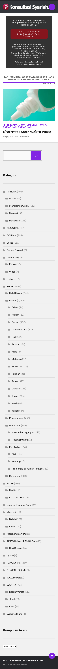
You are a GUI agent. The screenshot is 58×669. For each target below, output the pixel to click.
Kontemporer (29, 125)
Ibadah (14, 125)
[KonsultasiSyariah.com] (29, 7)
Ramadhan (25, 127)
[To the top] (52, 656)
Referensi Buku (17, 497)
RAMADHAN (10, 127)
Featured (11, 278)
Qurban (16, 388)
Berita (10, 242)
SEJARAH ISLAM (16, 569)
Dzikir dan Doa (19, 329)
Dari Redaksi (16, 547)
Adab (12, 198)
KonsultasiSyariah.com (27, 660)
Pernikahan (15, 447)
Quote (10, 555)
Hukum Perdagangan (23, 432)
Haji (14, 336)
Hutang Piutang (20, 439)
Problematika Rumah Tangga (27, 468)
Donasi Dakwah (15, 250)
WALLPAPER (14, 577)
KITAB (10, 483)
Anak (14, 453)
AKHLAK (12, 191)
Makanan (17, 358)
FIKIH (6, 125)
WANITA (11, 584)
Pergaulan (14, 220)
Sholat (15, 395)
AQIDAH (12, 235)
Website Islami (14, 613)
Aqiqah (15, 314)
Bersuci (15, 322)
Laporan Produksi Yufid (19, 504)
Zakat (15, 410)
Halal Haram (15, 293)
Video (12, 271)
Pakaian (16, 373)
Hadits (12, 490)
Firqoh (12, 526)
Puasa (42, 125)
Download (12, 257)
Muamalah (15, 425)
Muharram (17, 366)
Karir (12, 606)
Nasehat (13, 213)
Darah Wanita (16, 591)
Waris (15, 403)
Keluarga (16, 461)
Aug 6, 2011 (8, 136)
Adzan (15, 307)
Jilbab (12, 598)
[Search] (36, 155)
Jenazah (16, 344)
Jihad (14, 351)
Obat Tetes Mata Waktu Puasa (27, 132)
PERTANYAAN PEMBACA (21, 541)
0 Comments (23, 136)
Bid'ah (12, 519)
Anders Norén (20, 665)
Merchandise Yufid (17, 533)
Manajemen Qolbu (19, 205)
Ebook (12, 264)
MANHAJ (12, 512)
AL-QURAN (13, 227)
